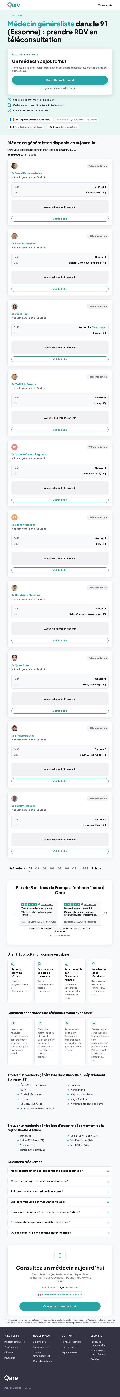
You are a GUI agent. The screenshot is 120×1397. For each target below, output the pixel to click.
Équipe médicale (41, 1347)
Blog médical (39, 1341)
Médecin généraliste (14, 1341)
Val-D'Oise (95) (79, 1145)
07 (74, 868)
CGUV (28, 1387)
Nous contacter (70, 1347)
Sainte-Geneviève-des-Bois (38, 1108)
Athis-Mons (78, 1089)
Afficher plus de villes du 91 (87, 1103)
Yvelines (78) (27, 1145)
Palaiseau (76, 1085)
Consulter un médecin (57, 1306)
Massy (24, 1099)
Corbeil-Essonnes (31, 1094)
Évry (23, 1089)
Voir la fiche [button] (60, 218)
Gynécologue (11, 1347)
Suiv (97, 868)
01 (30, 868)
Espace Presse (69, 1352)
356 (85, 868)
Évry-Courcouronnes (33, 1085)
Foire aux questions (71, 1341)
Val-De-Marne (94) (81, 1140)
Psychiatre (9, 1357)
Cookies (95, 1359)
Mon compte (105, 5)
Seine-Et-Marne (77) (32, 1140)
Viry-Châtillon (79, 1099)
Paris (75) (25, 1135)
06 (67, 868)
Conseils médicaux (42, 1361)
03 (44, 868)
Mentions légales (12, 1387)
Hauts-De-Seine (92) (32, 1149)
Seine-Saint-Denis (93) (84, 1135)
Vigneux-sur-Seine (82, 1094)
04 (52, 868)
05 (59, 868)
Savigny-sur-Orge (32, 1103)
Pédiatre (8, 1352)
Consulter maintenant (60, 80)
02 (37, 868)
